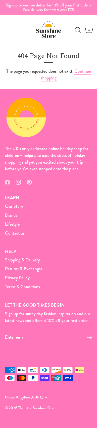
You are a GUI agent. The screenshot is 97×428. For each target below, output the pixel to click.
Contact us (14, 233)
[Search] (77, 30)
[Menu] (7, 30)
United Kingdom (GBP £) (24, 397)
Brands (11, 215)
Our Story (14, 206)
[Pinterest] (29, 181)
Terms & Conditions (22, 287)
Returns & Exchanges (23, 269)
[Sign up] (89, 337)
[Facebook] (7, 181)
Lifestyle (12, 224)
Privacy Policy (17, 278)
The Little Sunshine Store (36, 408)
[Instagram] (18, 181)
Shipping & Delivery (22, 260)
